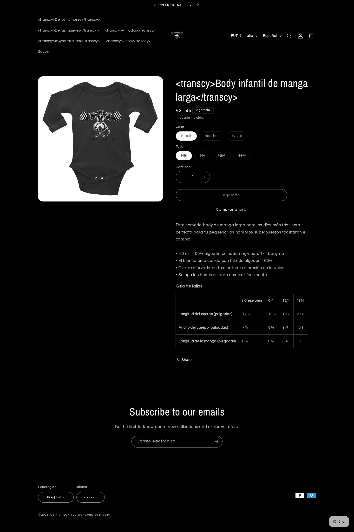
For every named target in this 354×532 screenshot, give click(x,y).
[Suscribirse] (216, 442)
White (240, 137)
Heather (214, 137)
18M (244, 157)
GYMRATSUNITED (63, 514)
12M (224, 157)
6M (205, 157)
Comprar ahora (231, 210)
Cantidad (183, 167)
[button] (289, 35)
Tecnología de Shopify (94, 514)
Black (189, 137)
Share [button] (187, 360)
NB (186, 157)
